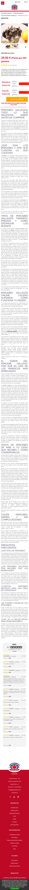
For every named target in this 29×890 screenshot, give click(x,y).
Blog (14, 848)
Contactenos (14, 792)
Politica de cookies (19, 886)
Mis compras (14, 860)
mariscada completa (12, 331)
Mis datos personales (14, 866)
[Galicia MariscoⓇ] (14, 7)
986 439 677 (11, 787)
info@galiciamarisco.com (14, 789)
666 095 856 (18, 787)
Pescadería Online (6, 13)
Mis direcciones (14, 863)
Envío (14, 816)
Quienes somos (14, 810)
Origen (14, 819)
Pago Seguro (14, 837)
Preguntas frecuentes (14, 813)
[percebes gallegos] (8, 46)
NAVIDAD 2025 (14, 807)
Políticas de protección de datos (14, 840)
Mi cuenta (14, 855)
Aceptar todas (15, 888)
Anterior (2, 47)
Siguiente (25, 47)
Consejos (14, 821)
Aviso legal (14, 846)
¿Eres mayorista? (14, 824)
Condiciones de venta (14, 834)
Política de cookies (14, 843)
